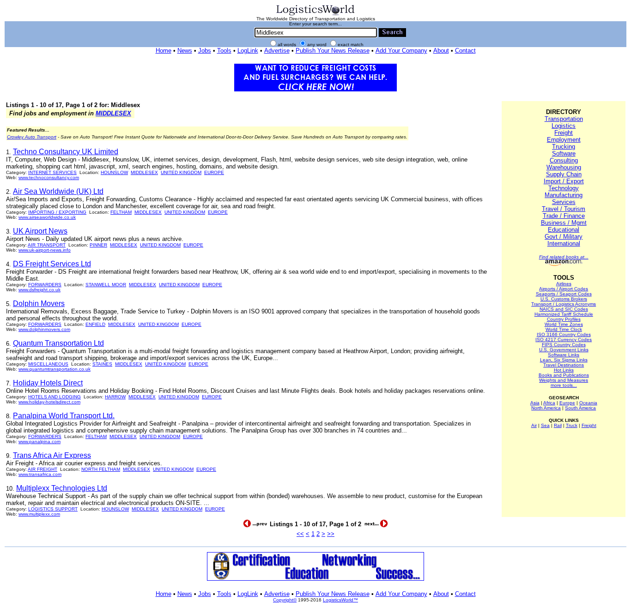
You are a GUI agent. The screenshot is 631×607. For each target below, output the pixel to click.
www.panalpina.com (39, 441)
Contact (465, 50)
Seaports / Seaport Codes (564, 293)
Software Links (563, 354)
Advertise (277, 50)
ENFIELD (95, 324)
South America (580, 407)
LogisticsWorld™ (340, 599)
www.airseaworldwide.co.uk (47, 217)
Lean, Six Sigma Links (564, 359)
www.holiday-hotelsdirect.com (49, 401)
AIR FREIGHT (42, 469)
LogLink (247, 50)
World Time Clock (564, 329)
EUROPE (214, 172)
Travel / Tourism (563, 208)
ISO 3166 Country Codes (564, 334)
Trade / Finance (564, 215)
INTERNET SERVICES (52, 172)
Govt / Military (563, 236)
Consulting (564, 160)
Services (564, 201)
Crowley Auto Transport (31, 136)
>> (330, 533)
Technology (563, 188)
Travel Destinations (563, 364)
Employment (564, 139)
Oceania (588, 402)
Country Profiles (564, 319)
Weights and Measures (563, 380)
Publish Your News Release (333, 50)
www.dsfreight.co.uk (39, 289)
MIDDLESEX (113, 113)
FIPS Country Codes (564, 344)
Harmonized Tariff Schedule (563, 314)
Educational (563, 229)
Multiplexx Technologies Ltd (61, 488)
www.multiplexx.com (39, 514)
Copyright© (285, 599)
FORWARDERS (44, 284)
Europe (567, 402)
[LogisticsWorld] (315, 14)
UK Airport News (40, 231)
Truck (571, 425)
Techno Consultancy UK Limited (65, 152)
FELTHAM (121, 212)
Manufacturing (563, 195)
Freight (563, 132)
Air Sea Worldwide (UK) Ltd (58, 191)
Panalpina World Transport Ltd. (64, 416)
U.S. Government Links (564, 349)
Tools (224, 50)
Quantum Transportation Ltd (58, 343)
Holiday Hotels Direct (48, 383)
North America (546, 407)
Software (564, 153)
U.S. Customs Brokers (563, 298)
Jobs (204, 50)
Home (163, 50)
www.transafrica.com (39, 474)
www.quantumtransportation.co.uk (54, 369)
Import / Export (564, 181)
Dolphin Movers (39, 303)
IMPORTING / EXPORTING (57, 212)
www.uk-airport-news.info (44, 249)
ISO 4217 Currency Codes (563, 339)
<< (300, 533)
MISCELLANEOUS (48, 364)
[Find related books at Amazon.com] (563, 264)
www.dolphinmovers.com (44, 329)
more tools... (564, 385)
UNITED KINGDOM (181, 172)
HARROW (115, 396)
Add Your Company (401, 50)
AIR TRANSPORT (47, 244)
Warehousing (563, 167)
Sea (545, 425)
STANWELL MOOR (105, 284)
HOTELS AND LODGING (54, 396)
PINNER (98, 244)
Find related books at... (564, 256)
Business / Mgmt (564, 222)
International (563, 243)
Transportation (564, 118)
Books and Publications (564, 375)
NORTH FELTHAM (100, 469)
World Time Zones (564, 324)
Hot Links (564, 370)
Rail (558, 425)
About (441, 50)
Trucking (563, 146)
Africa (549, 402)
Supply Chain (564, 174)
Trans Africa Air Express (52, 455)
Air (534, 425)
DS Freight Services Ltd (52, 264)
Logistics (564, 125)
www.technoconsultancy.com (48, 177)
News (184, 50)
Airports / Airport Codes (563, 288)
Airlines (563, 283)
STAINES (102, 364)
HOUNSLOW (114, 172)
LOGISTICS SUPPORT (53, 508)
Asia (535, 402)
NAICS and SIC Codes (564, 309)
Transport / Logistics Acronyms (563, 304)
